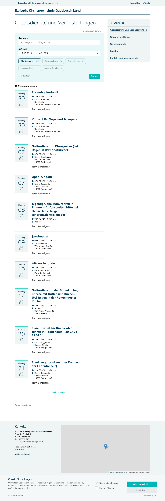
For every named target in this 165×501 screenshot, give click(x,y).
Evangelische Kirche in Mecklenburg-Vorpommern (38, 3)
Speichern (141, 490)
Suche (147, 3)
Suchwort (23, 38)
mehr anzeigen (59, 392)
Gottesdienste (76, 61)
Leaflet (112, 472)
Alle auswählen (141, 484)
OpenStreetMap (120, 472)
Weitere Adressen (22, 454)
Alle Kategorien (30, 61)
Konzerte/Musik (29, 68)
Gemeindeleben (53, 61)
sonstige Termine (53, 68)
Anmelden (135, 3)
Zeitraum (22, 49)
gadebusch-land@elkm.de (32, 442)
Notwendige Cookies (108, 483)
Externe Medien (106, 488)
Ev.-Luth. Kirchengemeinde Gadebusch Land (48, 10)
